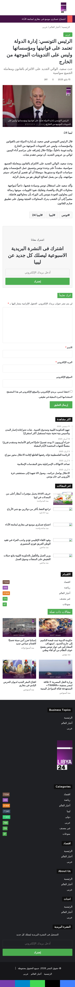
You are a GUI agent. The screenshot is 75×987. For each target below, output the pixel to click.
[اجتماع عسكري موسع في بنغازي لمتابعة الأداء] (62, 529)
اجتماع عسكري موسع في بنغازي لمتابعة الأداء (44, 19)
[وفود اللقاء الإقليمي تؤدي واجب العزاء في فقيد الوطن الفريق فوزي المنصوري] (62, 544)
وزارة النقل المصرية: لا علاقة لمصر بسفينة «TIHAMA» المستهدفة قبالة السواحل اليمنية (56, 685)
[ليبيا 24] (63, 7)
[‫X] (40, 777)
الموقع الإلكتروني (64, 376)
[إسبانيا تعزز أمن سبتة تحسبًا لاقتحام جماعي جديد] (19, 627)
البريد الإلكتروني (63, 362)
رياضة (67, 587)
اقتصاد (67, 582)
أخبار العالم (54, 27)
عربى (44, 27)
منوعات (66, 604)
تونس (65, 215)
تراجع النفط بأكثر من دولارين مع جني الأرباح (29, 509)
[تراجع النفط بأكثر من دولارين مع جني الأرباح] (62, 513)
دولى (67, 816)
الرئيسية (66, 27)
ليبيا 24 (36, 215)
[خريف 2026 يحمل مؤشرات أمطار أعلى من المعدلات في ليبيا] (62, 498)
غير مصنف (64, 598)
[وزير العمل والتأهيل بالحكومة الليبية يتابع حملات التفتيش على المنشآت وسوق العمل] (62, 560)
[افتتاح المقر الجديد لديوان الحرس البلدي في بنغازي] (19, 669)
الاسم (68, 347)
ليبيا (51, 215)
